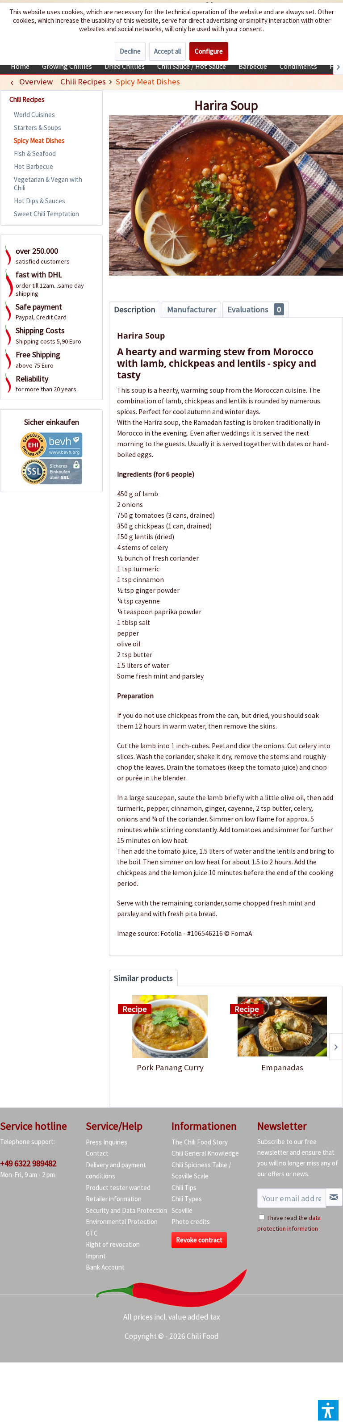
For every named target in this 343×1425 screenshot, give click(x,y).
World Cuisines (34, 114)
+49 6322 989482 (28, 1163)
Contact (97, 1153)
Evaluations (254, 309)
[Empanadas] (282, 1026)
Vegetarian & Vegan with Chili (48, 183)
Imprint (96, 1256)
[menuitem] (20, 66)
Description (134, 309)
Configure (209, 51)
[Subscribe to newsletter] (334, 1197)
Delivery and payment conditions (116, 1171)
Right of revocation (113, 1244)
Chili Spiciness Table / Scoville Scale (201, 1171)
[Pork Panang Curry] (170, 1026)
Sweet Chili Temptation (46, 214)
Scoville (182, 1210)
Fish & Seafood (35, 153)
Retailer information (114, 1198)
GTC (92, 1233)
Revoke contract (199, 1240)
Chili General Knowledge (205, 1153)
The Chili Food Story (200, 1142)
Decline (130, 51)
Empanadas (282, 1067)
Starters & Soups (37, 127)
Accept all (167, 51)
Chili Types (187, 1198)
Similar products (143, 978)
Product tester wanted (118, 1187)
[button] (328, 1410)
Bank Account (105, 1267)
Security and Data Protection (126, 1210)
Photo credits (191, 1221)
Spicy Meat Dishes (39, 140)
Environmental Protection (122, 1221)
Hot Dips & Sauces (39, 201)
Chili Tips (184, 1187)
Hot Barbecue (33, 166)
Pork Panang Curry (170, 1067)
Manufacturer (191, 309)
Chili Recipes (27, 99)
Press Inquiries (106, 1142)
